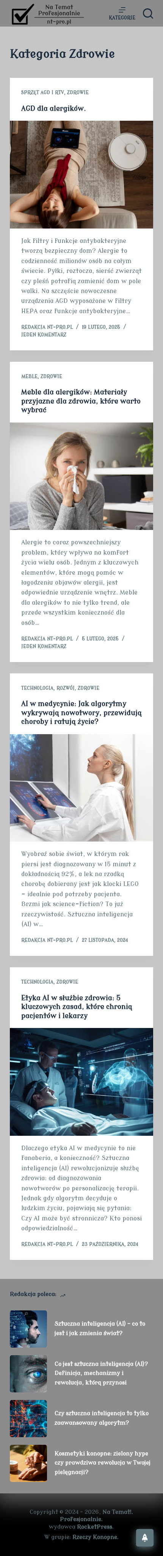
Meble (29, 376)
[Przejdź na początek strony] (145, 1538)
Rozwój (65, 688)
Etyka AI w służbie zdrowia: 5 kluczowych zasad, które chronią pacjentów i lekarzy (76, 1007)
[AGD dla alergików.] (81, 175)
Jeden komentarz (43, 334)
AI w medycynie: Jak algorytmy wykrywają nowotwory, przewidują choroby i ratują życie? (81, 712)
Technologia (37, 688)
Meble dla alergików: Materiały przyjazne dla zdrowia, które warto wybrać (81, 401)
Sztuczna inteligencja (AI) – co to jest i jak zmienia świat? (100, 1329)
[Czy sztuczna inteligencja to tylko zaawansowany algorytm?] (28, 1418)
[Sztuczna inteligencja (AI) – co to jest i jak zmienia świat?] (28, 1329)
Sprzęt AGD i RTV (42, 92)
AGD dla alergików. (53, 108)
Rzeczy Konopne (94, 1537)
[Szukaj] (148, 13)
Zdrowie (78, 92)
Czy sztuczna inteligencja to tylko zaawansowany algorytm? (102, 1418)
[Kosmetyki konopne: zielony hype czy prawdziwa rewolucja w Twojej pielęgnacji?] (28, 1463)
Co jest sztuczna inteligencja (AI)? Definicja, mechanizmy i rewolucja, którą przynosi (101, 1373)
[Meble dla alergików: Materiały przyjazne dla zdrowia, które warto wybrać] (81, 476)
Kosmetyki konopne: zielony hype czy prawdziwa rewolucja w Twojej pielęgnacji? (102, 1463)
